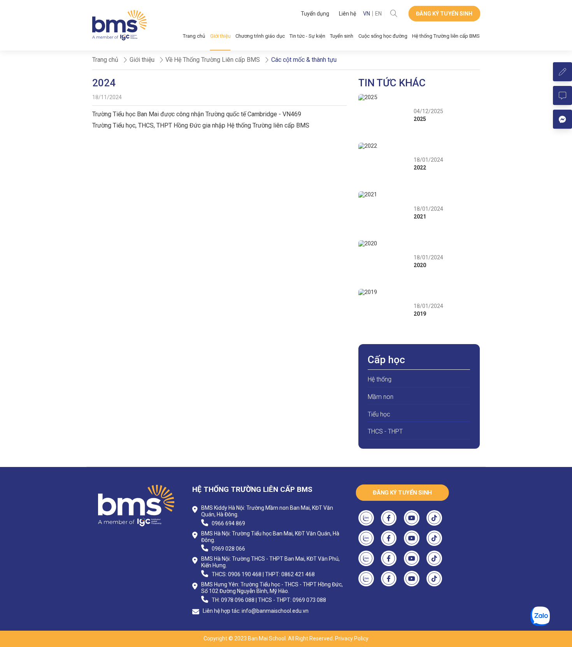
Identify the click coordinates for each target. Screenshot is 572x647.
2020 (420, 265)
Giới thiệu (220, 36)
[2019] (383, 310)
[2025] (383, 115)
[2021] (383, 212)
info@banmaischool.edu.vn (275, 611)
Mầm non (380, 396)
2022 (420, 167)
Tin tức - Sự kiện (307, 36)
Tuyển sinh (341, 36)
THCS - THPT (385, 431)
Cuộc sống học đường (382, 36)
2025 (420, 119)
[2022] (383, 164)
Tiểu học (379, 414)
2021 (420, 216)
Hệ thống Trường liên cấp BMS (446, 36)
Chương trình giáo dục (260, 36)
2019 (420, 314)
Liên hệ (347, 13)
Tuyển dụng (315, 13)
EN (378, 13)
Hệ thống (379, 379)
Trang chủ (194, 36)
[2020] (383, 261)
